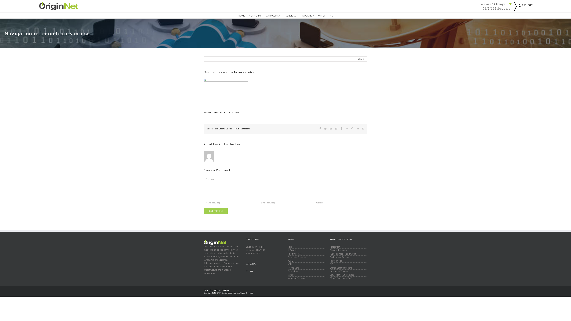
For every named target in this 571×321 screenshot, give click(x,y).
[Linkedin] (251, 271)
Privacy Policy (209, 290)
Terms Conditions (223, 290)
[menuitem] (243, 15)
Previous (363, 59)
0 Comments (234, 112)
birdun (208, 112)
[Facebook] (247, 271)
